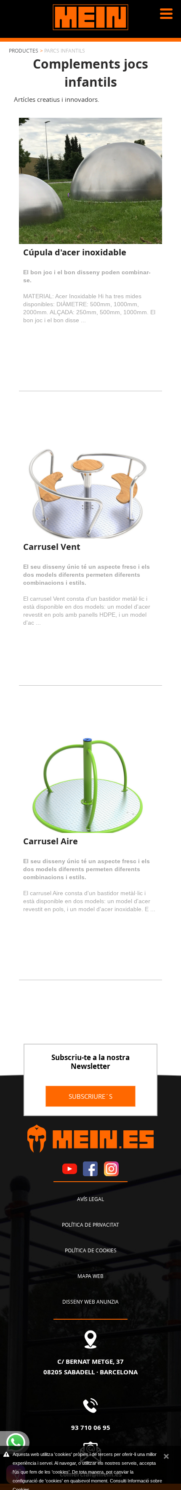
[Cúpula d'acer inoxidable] (90, 181)
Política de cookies (91, 1250)
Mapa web (90, 1276)
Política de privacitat (90, 1224)
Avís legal (90, 1199)
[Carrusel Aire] (90, 770)
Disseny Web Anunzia (90, 1301)
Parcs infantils (64, 50)
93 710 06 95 (90, 1427)
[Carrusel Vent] (90, 475)
